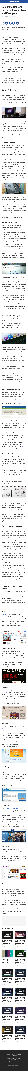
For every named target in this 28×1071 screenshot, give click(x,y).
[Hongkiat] (14, 1)
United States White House (11, 808)
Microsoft (4, 729)
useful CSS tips (6, 382)
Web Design (14, 16)
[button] (3, 23)
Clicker (4, 614)
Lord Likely (5, 692)
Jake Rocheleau (6, 16)
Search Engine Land (7, 770)
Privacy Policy (16, 1061)
